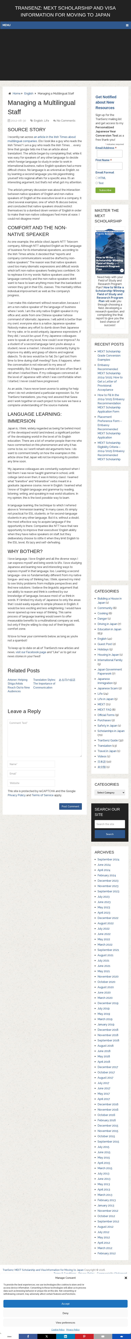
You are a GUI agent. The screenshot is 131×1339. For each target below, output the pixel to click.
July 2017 (103, 1083)
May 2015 (104, 1157)
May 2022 (104, 939)
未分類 (102, 767)
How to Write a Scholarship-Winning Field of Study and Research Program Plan (110, 294)
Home (17, 93)
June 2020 (104, 992)
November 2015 (108, 1131)
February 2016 (107, 1120)
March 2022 (105, 944)
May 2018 (104, 1056)
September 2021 (108, 950)
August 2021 (105, 955)
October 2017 (106, 1072)
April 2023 (104, 912)
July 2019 (104, 1008)
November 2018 (108, 1035)
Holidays (103, 649)
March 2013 (105, 1194)
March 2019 (105, 1019)
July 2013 (103, 1173)
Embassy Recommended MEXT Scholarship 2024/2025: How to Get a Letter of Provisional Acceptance (110, 377)
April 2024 (104, 870)
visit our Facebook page (31, 652)
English (28, 93)
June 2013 (104, 1178)
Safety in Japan (107, 725)
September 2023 (108, 891)
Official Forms (106, 715)
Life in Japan (106, 699)
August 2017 (105, 1077)
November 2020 (108, 976)
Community (105, 608)
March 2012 (105, 1248)
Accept (65, 1303)
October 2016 (106, 1115)
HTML (102, 178)
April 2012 (104, 1242)
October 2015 (106, 1136)
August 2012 (105, 1226)
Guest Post (105, 644)
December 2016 (108, 1104)
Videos (102, 756)
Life (46, 120)
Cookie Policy (58, 1330)
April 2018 (104, 1061)
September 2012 (108, 1221)
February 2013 (107, 1200)
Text (100, 183)
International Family (110, 660)
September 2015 (108, 1141)
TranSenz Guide (108, 740)
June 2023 (104, 902)
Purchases (104, 720)
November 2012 (108, 1210)
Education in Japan (109, 629)
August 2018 (106, 1045)
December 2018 (108, 1029)
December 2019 (108, 1003)
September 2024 (108, 859)
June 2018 (104, 1051)
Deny (66, 1313)
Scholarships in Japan (111, 731)
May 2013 (104, 1184)
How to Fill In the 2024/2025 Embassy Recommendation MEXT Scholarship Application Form (111, 403)
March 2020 (105, 997)
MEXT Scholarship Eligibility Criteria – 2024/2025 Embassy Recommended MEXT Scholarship (111, 451)
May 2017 (104, 1093)
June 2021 (104, 966)
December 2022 (108, 918)
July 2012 (103, 1232)
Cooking (103, 613)
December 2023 (108, 880)
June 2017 (104, 1088)
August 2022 (106, 923)
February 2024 (107, 875)
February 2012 (107, 1253)
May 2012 (104, 1237)
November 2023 (108, 886)
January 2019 (106, 1024)
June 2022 (104, 934)
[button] (126, 1278)
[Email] (103, 1336)
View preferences (65, 1322)
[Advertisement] (65, 55)
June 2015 (104, 1152)
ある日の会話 (67, 679)
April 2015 (104, 1163)
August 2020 (106, 987)
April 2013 (104, 1189)
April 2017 (104, 1099)
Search (110, 834)
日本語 (102, 761)
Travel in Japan (107, 751)
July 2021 (103, 960)
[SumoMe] (121, 1336)
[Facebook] (28, 1336)
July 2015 (103, 1147)
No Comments (66, 120)
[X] (46, 1336)
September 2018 (108, 1040)
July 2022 (104, 928)
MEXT (101, 704)
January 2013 (106, 1205)
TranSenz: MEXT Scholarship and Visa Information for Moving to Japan (43, 1270)
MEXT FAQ (104, 709)
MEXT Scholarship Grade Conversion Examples (109, 355)
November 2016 (108, 1109)
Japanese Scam (108, 688)
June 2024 (104, 864)
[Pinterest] (84, 1336)
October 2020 (106, 982)
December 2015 (108, 1125)
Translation (105, 745)
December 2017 (108, 1067)
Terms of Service (43, 795)
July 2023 (104, 896)
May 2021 (104, 971)
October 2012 (106, 1216)
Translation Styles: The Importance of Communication (44, 683)
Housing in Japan (108, 654)
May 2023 (104, 907)
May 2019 (104, 1013)
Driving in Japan (107, 624)
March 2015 (105, 1168)
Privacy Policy (73, 1330)
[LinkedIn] (65, 1336)
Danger (102, 618)
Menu (7, 25)
